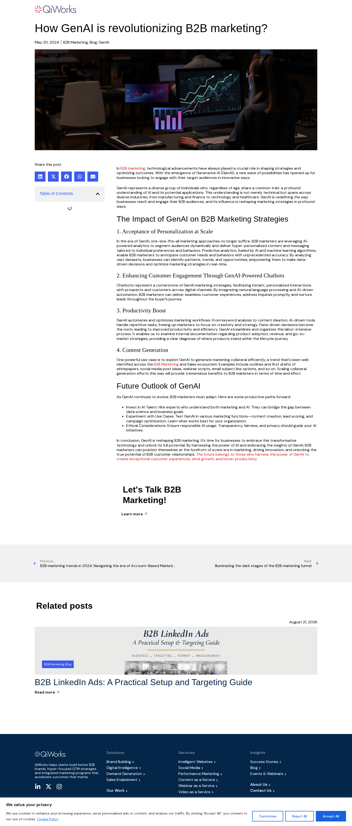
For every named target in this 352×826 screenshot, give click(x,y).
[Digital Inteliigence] (140, 767)
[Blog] (283, 767)
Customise (267, 816)
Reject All (299, 816)
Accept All (331, 816)
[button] (130, 9)
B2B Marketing (166, 364)
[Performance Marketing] (211, 773)
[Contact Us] (283, 790)
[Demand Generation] (140, 773)
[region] (176, 811)
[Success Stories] (283, 761)
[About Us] (283, 784)
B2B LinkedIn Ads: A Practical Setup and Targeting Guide (143, 682)
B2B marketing (132, 168)
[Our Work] (140, 790)
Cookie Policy (47, 819)
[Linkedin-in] (38, 787)
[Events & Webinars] (283, 773)
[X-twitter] (48, 787)
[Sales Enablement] (140, 779)
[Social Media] (211, 767)
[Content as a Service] (211, 779)
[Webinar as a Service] (211, 785)
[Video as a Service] (211, 792)
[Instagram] (59, 787)
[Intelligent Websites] (211, 761)
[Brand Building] (140, 761)
